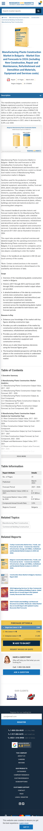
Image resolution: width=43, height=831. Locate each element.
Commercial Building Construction (16, 527)
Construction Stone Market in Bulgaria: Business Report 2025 (26, 576)
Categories (21, 771)
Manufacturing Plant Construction (15, 523)
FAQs (21, 794)
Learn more (23, 823)
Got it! (26, 827)
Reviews (21, 763)
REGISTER (21, 722)
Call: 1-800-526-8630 (21, 667)
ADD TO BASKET (21, 643)
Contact (21, 790)
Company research (21, 775)
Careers (21, 759)
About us (21, 756)
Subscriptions (21, 782)
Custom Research (21, 778)
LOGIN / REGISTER (21, 797)
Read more (21, 456)
